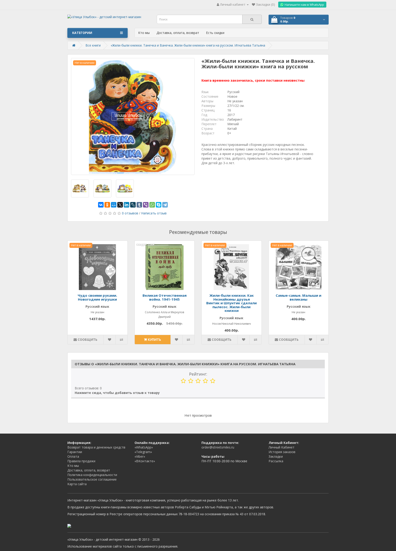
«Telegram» (143, 452)
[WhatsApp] (152, 205)
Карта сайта (77, 484)
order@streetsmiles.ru (217, 447)
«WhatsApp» (144, 447)
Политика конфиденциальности (92, 475)
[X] (120, 205)
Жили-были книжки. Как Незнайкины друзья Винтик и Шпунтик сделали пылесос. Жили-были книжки (231, 303)
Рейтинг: (198, 374)
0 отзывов (130, 213)
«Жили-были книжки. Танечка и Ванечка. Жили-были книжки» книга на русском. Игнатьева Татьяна (188, 45)
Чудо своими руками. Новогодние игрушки (97, 297)
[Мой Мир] (113, 205)
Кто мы (144, 32)
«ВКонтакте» (145, 461)
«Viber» (140, 456)
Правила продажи (81, 461)
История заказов (282, 452)
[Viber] (145, 205)
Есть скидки (215, 32)
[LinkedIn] (126, 205)
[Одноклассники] (107, 205)
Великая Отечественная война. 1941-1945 (165, 297)
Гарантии (74, 452)
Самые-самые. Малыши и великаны (298, 297)
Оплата (73, 456)
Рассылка (276, 461)
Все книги (93, 45)
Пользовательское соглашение (92, 479)
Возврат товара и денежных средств (96, 447)
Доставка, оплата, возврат (178, 32)
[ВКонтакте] (101, 205)
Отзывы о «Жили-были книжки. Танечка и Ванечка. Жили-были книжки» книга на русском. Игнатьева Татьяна (185, 364)
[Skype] (158, 205)
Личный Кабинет (281, 447)
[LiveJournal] (133, 205)
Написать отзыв (154, 213)
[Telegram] (165, 205)
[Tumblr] (139, 205)
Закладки (276, 456)
